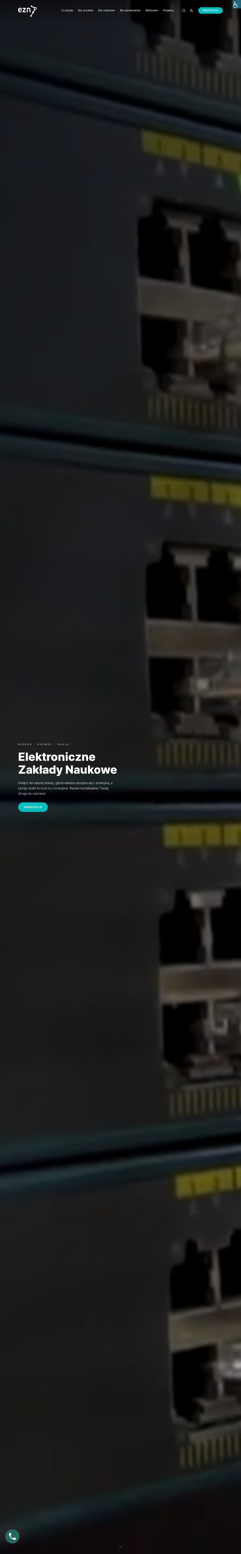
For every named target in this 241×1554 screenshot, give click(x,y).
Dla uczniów (86, 10)
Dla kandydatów (130, 10)
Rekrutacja (211, 10)
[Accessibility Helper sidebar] (237, 4)
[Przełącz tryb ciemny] (191, 10)
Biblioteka (152, 10)
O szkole (67, 10)
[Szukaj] (184, 10)
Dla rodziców (106, 10)
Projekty (168, 10)
